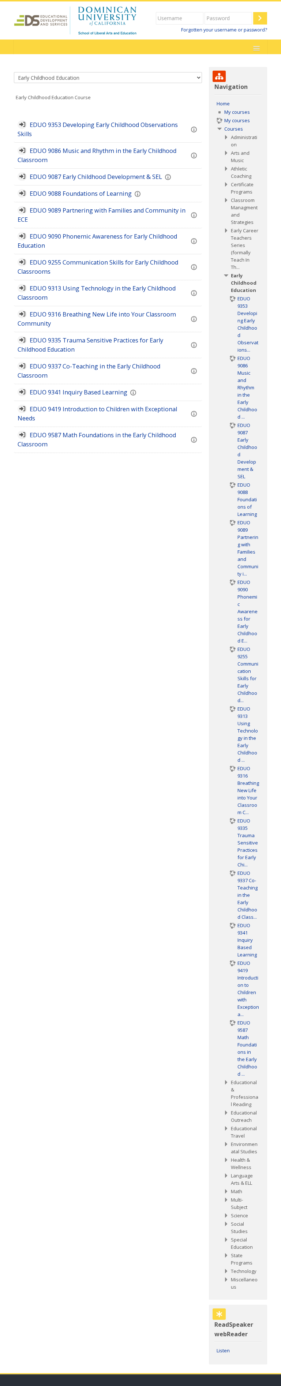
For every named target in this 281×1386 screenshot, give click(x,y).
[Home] (75, 19)
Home (223, 103)
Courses (233, 129)
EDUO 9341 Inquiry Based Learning (78, 392)
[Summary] (195, 129)
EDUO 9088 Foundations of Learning (81, 194)
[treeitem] (238, 695)
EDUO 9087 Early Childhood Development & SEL (96, 177)
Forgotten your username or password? (224, 30)
